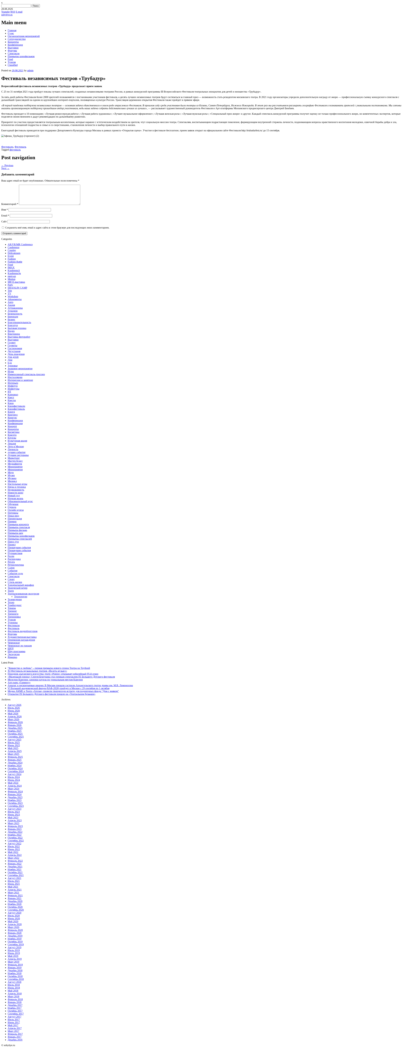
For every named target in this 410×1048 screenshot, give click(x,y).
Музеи (11, 475)
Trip (10, 290)
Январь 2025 (14, 759)
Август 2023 (14, 808)
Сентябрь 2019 (16, 944)
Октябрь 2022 (15, 837)
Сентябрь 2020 (16, 910)
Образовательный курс (20, 501)
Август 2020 (14, 912)
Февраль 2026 (15, 722)
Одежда (12, 507)
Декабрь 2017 (15, 1005)
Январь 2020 (14, 933)
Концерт (12, 426)
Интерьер (13, 383)
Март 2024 (13, 788)
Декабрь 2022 (15, 832)
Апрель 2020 (15, 924)
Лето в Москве (16, 446)
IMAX (11, 267)
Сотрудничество (17, 39)
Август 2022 (14, 843)
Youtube (5, 11)
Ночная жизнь (15, 498)
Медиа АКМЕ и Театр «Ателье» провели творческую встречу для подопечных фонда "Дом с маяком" (63, 691)
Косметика (13, 432)
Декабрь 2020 (15, 901)
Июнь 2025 (14, 745)
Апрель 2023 (15, 820)
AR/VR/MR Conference (20, 244)
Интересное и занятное (20, 380)
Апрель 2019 (15, 959)
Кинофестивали (16, 406)
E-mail (19, 11)
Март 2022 (13, 858)
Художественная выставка (22, 637)
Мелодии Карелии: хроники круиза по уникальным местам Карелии (45, 679)
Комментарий (9, 204)
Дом (10, 360)
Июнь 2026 (14, 710)
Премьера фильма (17, 530)
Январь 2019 (14, 967)
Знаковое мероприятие (20, 368)
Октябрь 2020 (15, 907)
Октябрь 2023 (15, 803)
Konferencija (14, 273)
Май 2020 (13, 921)
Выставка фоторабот (19, 336)
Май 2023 (13, 817)
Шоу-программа (16, 651)
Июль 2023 (14, 811)
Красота (12, 435)
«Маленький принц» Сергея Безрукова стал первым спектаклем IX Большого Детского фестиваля (61, 676)
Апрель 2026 (15, 716)
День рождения (16, 354)
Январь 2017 (14, 1036)
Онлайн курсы (16, 510)
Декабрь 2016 (15, 1039)
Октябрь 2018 (15, 976)
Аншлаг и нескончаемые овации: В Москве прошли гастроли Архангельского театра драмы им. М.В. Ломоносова (70, 685)
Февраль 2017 (15, 1034)
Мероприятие (15, 466)
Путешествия (15, 553)
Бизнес (11, 319)
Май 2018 (13, 990)
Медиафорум (15, 463)
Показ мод (13, 515)
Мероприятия (15, 469)
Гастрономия (15, 348)
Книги (11, 411)
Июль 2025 (14, 742)
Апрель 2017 (15, 1028)
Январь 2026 (14, 725)
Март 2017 (13, 1031)
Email (5, 215)
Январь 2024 (14, 794)
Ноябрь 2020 (14, 904)
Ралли (11, 556)
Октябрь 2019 (15, 941)
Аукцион (13, 310)
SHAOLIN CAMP (17, 287)
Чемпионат (14, 642)
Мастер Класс (15, 461)
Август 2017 (14, 1016)
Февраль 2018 (15, 999)
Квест (11, 397)
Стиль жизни (15, 582)
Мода (11, 472)
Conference (13, 247)
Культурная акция (17, 440)
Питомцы (13, 512)
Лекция (12, 443)
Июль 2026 (14, 707)
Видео (11, 331)
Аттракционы (15, 308)
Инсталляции (15, 377)
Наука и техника (17, 487)
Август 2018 (14, 982)
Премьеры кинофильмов (21, 56)
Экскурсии (14, 654)
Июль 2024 (14, 777)
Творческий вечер (17, 588)
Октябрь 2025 (15, 733)
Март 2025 (13, 754)
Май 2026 (13, 713)
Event (11, 256)
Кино (11, 403)
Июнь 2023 (14, 814)
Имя (4, 209)
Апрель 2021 (15, 889)
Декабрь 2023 (15, 797)
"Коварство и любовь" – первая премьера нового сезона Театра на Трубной (49, 668)
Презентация (15, 518)
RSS (12, 11)
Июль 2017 (14, 1019)
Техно (11, 602)
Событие (12, 570)
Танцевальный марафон (21, 585)
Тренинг (12, 611)
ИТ (9, 391)
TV (9, 293)
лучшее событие (16, 452)
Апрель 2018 (15, 993)
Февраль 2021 (15, 895)
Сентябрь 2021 (16, 875)
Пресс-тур (13, 541)
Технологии (20, 596)
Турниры (13, 622)
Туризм (12, 62)
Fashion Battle (15, 261)
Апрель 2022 (15, 855)
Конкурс (12, 417)
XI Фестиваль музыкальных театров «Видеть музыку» (37, 671)
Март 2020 (13, 927)
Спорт (11, 579)
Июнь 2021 (14, 884)
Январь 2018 (14, 1002)
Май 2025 (13, 748)
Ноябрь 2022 (14, 834)
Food (10, 59)
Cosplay (12, 250)
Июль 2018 (14, 985)
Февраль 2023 (15, 826)
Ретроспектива (16, 564)
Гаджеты (12, 345)
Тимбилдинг (15, 605)
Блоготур (13, 325)
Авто (10, 302)
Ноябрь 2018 (14, 973)
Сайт (4, 221)
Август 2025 (14, 739)
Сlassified (13, 65)
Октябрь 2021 (15, 872)
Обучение (13, 504)
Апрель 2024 (15, 785)
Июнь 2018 (14, 987)
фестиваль (15, 149)
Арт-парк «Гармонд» (19, 682)
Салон (11, 567)
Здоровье (13, 365)
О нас (11, 33)
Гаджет (12, 342)
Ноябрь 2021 (14, 869)
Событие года (15, 573)
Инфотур (13, 386)
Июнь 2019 (14, 953)
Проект (12, 544)
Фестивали (7, 146)
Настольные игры (17, 484)
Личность (13, 449)
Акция (11, 305)
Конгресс (13, 414)
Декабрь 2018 (15, 970)
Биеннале (13, 316)
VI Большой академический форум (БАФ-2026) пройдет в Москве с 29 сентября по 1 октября (58, 688)
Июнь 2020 (14, 918)
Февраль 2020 (15, 930)
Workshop (13, 296)
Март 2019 (13, 961)
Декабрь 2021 (15, 866)
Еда (10, 362)
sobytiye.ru (6, 14)
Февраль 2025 (15, 757)
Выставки (13, 47)
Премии (12, 521)
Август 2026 (14, 705)
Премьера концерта (18, 524)
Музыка (12, 478)
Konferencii (14, 270)
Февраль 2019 (15, 964)
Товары (12, 608)
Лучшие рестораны (18, 455)
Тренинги (13, 614)
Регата (11, 562)
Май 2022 (13, 852)
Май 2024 (13, 783)
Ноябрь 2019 (14, 938)
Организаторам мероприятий (24, 36)
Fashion (12, 259)
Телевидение (15, 599)
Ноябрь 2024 (14, 765)
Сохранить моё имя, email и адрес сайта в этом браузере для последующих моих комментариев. (57, 227)
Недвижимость (16, 489)
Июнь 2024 (14, 780)
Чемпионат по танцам (20, 645)
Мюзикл (12, 481)
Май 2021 (13, 886)
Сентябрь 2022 (16, 840)
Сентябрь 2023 (16, 806)
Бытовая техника (17, 328)
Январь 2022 (14, 863)
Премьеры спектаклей (20, 538)
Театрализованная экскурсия (23, 593)
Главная (12, 30)
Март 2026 (13, 719)
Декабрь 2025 (15, 728)
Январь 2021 (14, 898)
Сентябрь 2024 (16, 771)
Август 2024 (14, 774)
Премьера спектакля (19, 527)
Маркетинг (14, 458)
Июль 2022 (14, 846)
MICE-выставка (16, 282)
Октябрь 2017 (15, 1011)
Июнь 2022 (14, 849)
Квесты (12, 400)
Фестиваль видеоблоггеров (22, 631)
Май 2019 (13, 956)
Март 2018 (13, 996)
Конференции (15, 44)
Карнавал (13, 394)
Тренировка (14, 616)
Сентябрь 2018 (16, 979)
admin (30, 70)
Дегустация (14, 351)
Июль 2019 (14, 950)
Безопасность (15, 313)
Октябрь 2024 (15, 768)
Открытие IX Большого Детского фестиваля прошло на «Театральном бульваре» (51, 694)
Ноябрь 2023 (14, 800)
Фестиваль (20, 146)
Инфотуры (13, 388)
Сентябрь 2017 (16, 1013)
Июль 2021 (14, 881)
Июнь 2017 (14, 1022)
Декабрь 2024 (15, 762)
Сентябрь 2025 (16, 736)
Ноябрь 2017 (14, 1008)
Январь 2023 (14, 829)
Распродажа (14, 559)
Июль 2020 (14, 915)
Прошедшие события (19, 547)
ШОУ (11, 648)
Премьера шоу (15, 533)
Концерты (13, 42)
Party (10, 284)
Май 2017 (13, 1025)
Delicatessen (14, 253)
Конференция (15, 423)
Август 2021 (14, 878)
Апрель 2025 (15, 751)
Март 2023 (13, 823)
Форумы (12, 50)
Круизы (12, 437)
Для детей (13, 357)
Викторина (14, 334)
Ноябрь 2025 (14, 731)
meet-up (12, 276)
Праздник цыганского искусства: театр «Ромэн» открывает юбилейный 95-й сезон (53, 673)
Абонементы (15, 299)
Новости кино (15, 492)
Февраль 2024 (15, 791)
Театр (11, 590)
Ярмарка (12, 657)
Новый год (14, 495)
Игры (11, 371)
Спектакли (14, 53)
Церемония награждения (21, 639)
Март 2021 (13, 892)
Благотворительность (19, 322)
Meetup (11, 279)
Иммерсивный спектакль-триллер (26, 374)
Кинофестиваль (16, 409)
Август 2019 (14, 947)
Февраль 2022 (15, 860)
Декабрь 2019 (15, 935)
